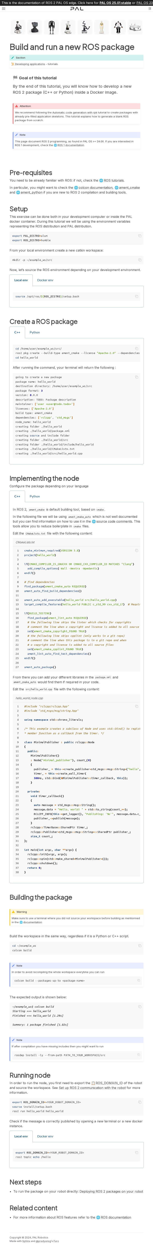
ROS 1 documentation (71, 145)
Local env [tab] (21, 280)
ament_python (31, 192)
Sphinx (26, 1241)
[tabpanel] (76, 297)
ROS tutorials (114, 180)
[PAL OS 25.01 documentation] (77, 8)
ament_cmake (129, 188)
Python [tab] (35, 332)
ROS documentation (116, 1217)
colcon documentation (96, 188)
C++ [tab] (17, 332)
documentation (32, 922)
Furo (56, 1241)
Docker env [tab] (45, 280)
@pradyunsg (43, 1241)
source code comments (114, 521)
